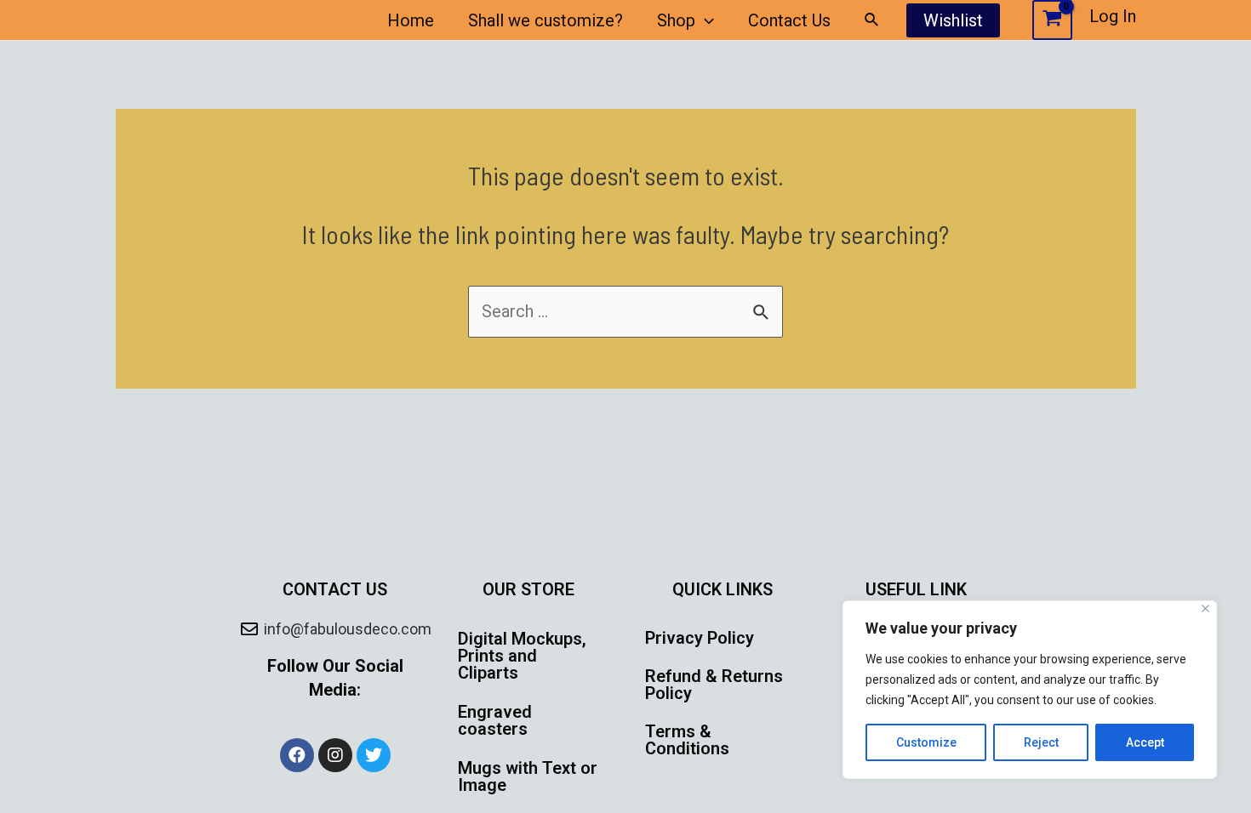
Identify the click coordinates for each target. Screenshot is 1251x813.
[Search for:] (625, 311)
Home (410, 20)
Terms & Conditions (687, 740)
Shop (676, 20)
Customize (926, 742)
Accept (1145, 742)
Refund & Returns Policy (714, 684)
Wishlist (953, 20)
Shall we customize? (545, 20)
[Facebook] (297, 755)
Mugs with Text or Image (527, 776)
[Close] (1205, 608)
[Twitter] (374, 755)
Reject (1041, 742)
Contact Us (789, 20)
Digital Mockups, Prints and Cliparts (522, 655)
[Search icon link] (872, 20)
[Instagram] (335, 755)
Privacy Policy (699, 638)
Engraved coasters (495, 720)
